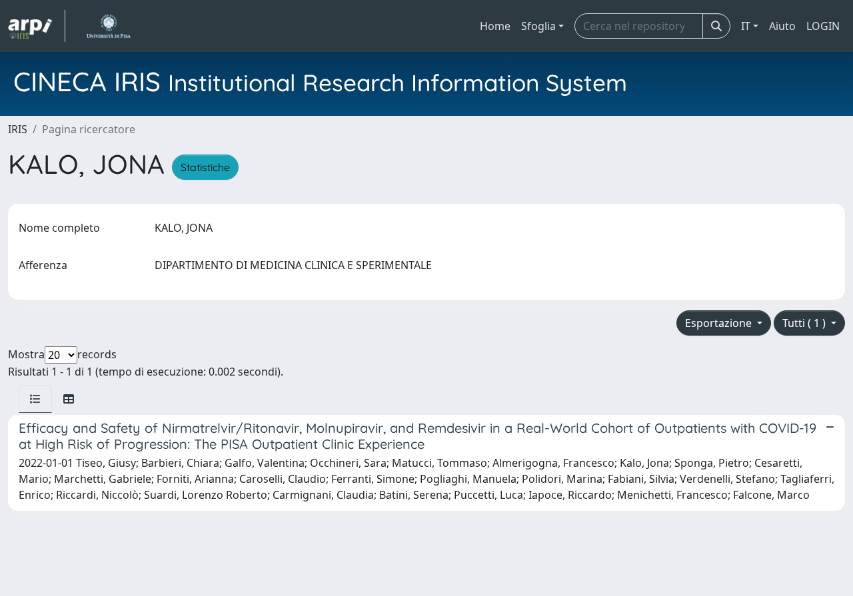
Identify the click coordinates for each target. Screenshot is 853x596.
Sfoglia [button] (538, 26)
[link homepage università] (108, 26)
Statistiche (205, 167)
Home (495, 26)
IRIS (17, 129)
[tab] (35, 399)
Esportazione (719, 323)
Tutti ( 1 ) (805, 323)
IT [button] (745, 26)
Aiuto (782, 26)
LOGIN (823, 26)
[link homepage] (36, 26)
